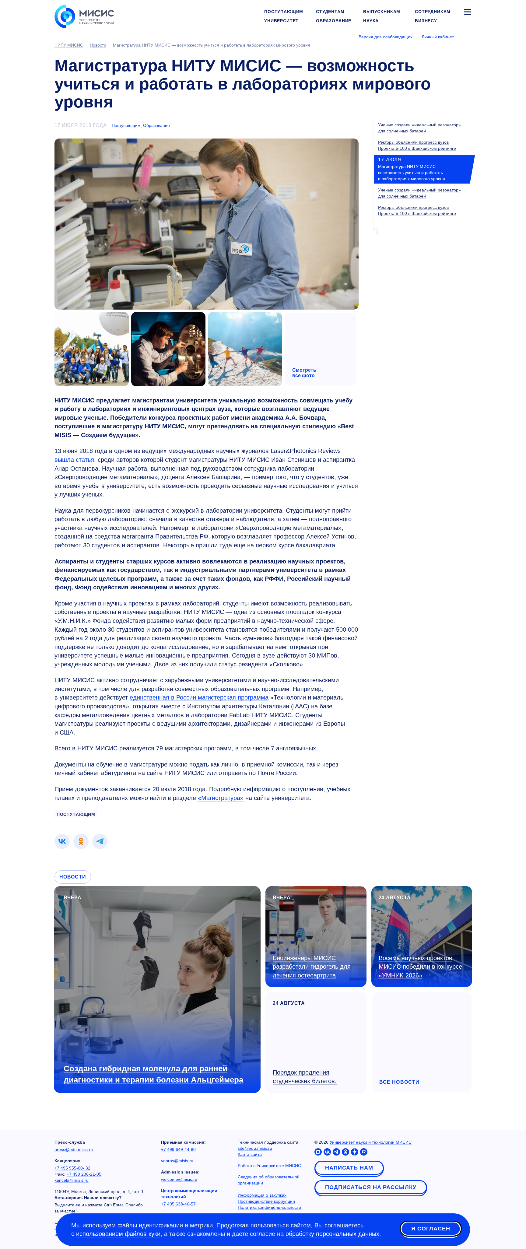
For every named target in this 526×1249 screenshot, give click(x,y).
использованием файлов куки (118, 1233)
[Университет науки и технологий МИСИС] (84, 15)
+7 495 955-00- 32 (72, 1168)
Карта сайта (250, 1154)
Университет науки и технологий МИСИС (371, 1142)
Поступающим (126, 125)
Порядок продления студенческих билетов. (305, 1077)
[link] (62, 841)
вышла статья (74, 459)
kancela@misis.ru (71, 1180)
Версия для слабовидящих (385, 36)
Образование (156, 125)
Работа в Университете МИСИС (269, 1165)
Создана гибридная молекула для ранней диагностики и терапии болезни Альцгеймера (153, 1074)
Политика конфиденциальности (269, 1207)
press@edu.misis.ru (73, 1149)
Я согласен (430, 1229)
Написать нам (349, 1168)
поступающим (76, 814)
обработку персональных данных (332, 1233)
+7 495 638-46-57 (178, 1204)
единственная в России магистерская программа (199, 697)
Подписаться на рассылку (370, 1187)
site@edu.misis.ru (255, 1148)
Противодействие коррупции (266, 1201)
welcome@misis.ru (179, 1179)
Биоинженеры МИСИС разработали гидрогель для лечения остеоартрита (312, 967)
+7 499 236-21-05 (84, 1174)
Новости (72, 876)
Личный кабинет (438, 36)
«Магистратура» (221, 798)
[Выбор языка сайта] (467, 36)
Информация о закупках (262, 1195)
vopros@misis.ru (177, 1160)
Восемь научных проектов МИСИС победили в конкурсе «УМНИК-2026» (420, 967)
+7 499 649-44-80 (178, 1149)
